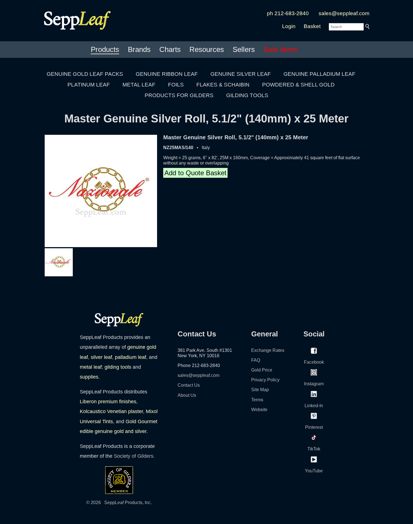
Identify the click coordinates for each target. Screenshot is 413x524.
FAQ (255, 360)
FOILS (176, 85)
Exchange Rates (267, 350)
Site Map (260, 389)
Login (289, 26)
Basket (312, 26)
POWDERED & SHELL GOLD (298, 85)
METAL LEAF (138, 85)
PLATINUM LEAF (88, 85)
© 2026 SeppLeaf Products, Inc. (119, 502)
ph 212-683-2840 (288, 13)
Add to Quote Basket (195, 173)
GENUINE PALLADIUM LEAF (319, 74)
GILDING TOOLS (247, 95)
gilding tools (118, 367)
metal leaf (91, 367)
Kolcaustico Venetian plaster (111, 411)
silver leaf (101, 357)
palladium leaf (130, 357)
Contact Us (189, 385)
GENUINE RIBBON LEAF (167, 74)
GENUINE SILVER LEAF (240, 74)
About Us (187, 395)
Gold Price (261, 370)
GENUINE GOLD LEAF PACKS (85, 74)
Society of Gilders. (134, 456)
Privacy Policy (265, 379)
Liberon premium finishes (108, 401)
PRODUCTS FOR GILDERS (179, 95)
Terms (257, 399)
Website (259, 409)
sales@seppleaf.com (344, 13)
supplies (89, 377)
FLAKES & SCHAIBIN (222, 85)
